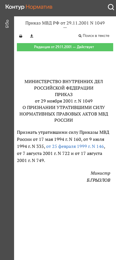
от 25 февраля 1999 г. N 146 (75, 146)
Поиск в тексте (96, 35)
